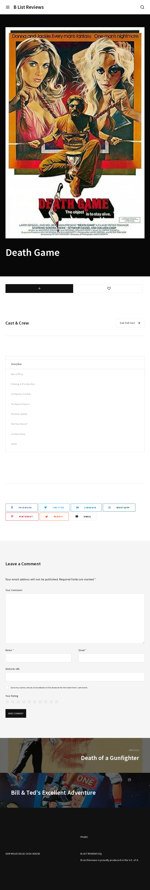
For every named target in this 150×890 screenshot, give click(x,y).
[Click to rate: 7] (40, 701)
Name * (9, 650)
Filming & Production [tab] (23, 384)
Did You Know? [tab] (19, 424)
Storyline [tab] (16, 364)
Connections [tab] (18, 434)
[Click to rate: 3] (18, 701)
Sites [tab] (14, 444)
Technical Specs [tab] (20, 404)
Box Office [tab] (17, 374)
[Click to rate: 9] (51, 701)
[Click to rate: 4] (24, 701)
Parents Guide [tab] (19, 414)
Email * (82, 650)
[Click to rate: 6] (35, 701)
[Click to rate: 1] (7, 701)
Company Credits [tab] (21, 394)
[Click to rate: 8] (45, 701)
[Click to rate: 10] (56, 701)
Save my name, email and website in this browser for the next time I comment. (49, 687)
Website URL (12, 669)
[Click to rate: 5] (29, 701)
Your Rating (11, 696)
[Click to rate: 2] (13, 701)
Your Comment (13, 590)
